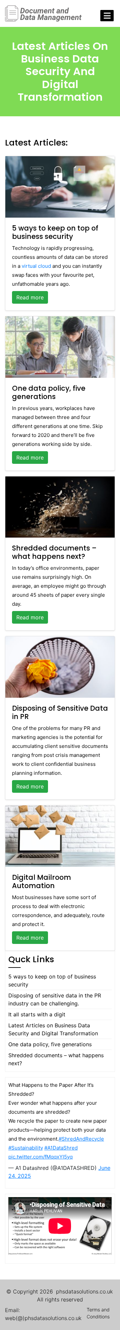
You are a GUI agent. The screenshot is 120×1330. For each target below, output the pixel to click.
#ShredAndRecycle (81, 1139)
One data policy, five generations (50, 1044)
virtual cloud (36, 266)
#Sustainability (25, 1148)
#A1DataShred (61, 1148)
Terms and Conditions (98, 1313)
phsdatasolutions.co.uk (84, 1291)
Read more (30, 297)
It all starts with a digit (36, 1014)
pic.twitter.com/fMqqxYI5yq (40, 1157)
